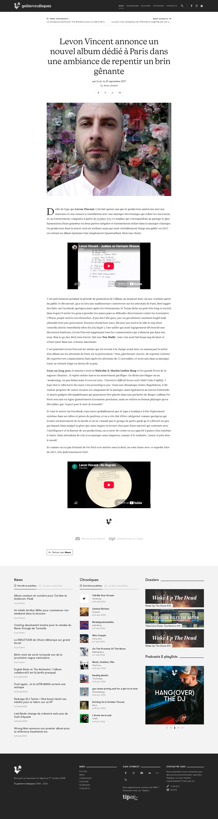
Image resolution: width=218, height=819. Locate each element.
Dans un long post (59, 370)
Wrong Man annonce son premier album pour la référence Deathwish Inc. (42, 730)
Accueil (83, 771)
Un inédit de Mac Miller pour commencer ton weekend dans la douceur (41, 612)
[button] (167, 727)
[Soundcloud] (149, 773)
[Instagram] (196, 6)
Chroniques (132, 6)
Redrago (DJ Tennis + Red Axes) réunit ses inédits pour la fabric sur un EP (40, 700)
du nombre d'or (102, 218)
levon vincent (111, 85)
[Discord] (142, 773)
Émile (99, 81)
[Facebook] (191, 6)
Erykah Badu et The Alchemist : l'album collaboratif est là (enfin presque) (38, 671)
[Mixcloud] (157, 773)
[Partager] (120, 93)
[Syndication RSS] (126, 780)
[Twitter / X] (105, 93)
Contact (175, 786)
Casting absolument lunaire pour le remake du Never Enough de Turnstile (42, 627)
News (121, 6)
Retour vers (61, 552)
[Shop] (201, 6)
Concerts (172, 6)
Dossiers (146, 6)
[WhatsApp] (113, 93)
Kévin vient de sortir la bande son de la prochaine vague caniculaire (38, 656)
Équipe (174, 790)
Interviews (158, 6)
